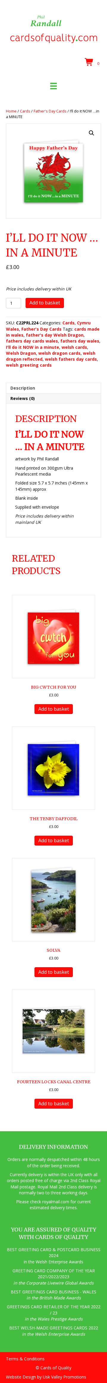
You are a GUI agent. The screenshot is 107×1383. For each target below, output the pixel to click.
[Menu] (53, 86)
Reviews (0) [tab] (22, 398)
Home (11, 111)
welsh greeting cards (29, 365)
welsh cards (74, 347)
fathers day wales (79, 341)
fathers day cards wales (32, 341)
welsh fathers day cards (71, 359)
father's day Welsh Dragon (55, 335)
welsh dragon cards (59, 353)
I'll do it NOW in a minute (32, 347)
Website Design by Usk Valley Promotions (46, 1377)
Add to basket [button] (53, 709)
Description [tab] (22, 388)
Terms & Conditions (25, 1359)
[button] (91, 133)
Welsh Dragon (21, 353)
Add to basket (44, 302)
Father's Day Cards (50, 111)
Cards (25, 111)
